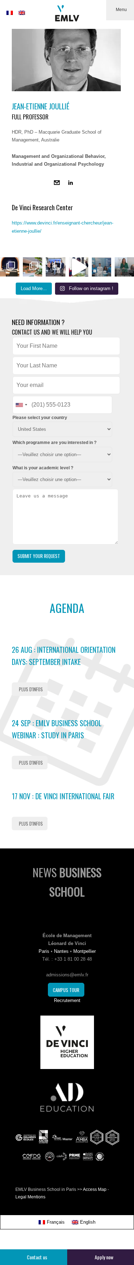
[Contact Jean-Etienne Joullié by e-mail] (57, 183)
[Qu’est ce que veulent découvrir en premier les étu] (78, 267)
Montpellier (84, 951)
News (67, 882)
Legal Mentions (30, 1196)
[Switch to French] (9, 13)
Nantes (61, 951)
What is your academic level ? (43, 467)
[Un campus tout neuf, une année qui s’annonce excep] (32, 267)
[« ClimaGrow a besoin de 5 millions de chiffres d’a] (55, 267)
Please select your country (40, 417)
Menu (121, 9)
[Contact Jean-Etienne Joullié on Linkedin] (70, 183)
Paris (44, 951)
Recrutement (67, 1000)
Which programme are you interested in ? (54, 442)
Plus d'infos (31, 689)
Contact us (37, 1257)
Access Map (94, 1189)
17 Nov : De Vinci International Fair (63, 796)
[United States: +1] (21, 404)
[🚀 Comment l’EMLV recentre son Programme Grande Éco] (101, 267)
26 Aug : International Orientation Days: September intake (63, 655)
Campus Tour (66, 989)
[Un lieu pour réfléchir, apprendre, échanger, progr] (9, 267)
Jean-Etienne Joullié (40, 106)
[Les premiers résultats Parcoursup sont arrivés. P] (124, 267)
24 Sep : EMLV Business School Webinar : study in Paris (56, 729)
